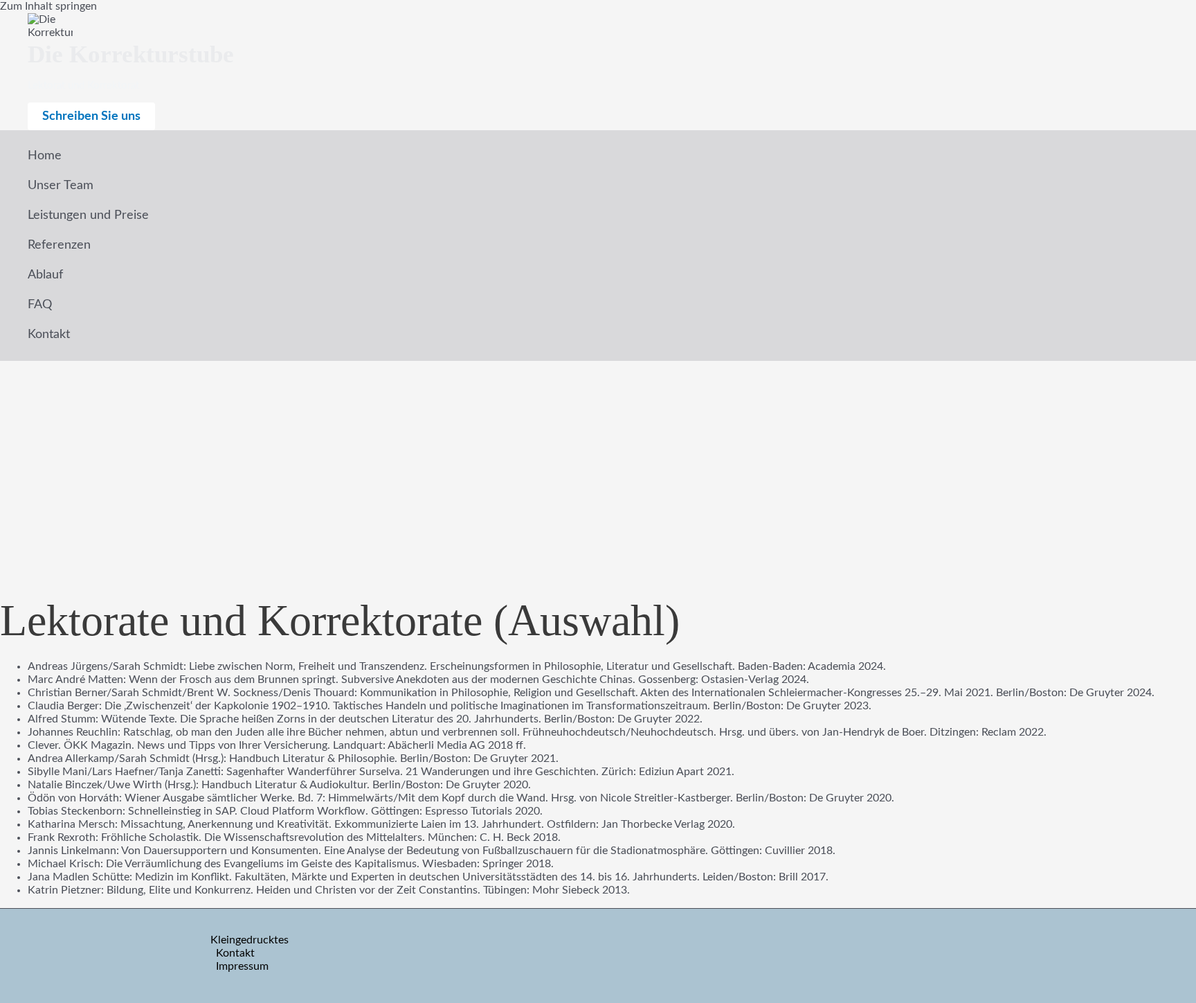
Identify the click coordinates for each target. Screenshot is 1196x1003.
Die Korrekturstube (131, 54)
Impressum (242, 966)
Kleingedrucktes (249, 940)
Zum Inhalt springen (48, 6)
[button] (91, 116)
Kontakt (235, 953)
